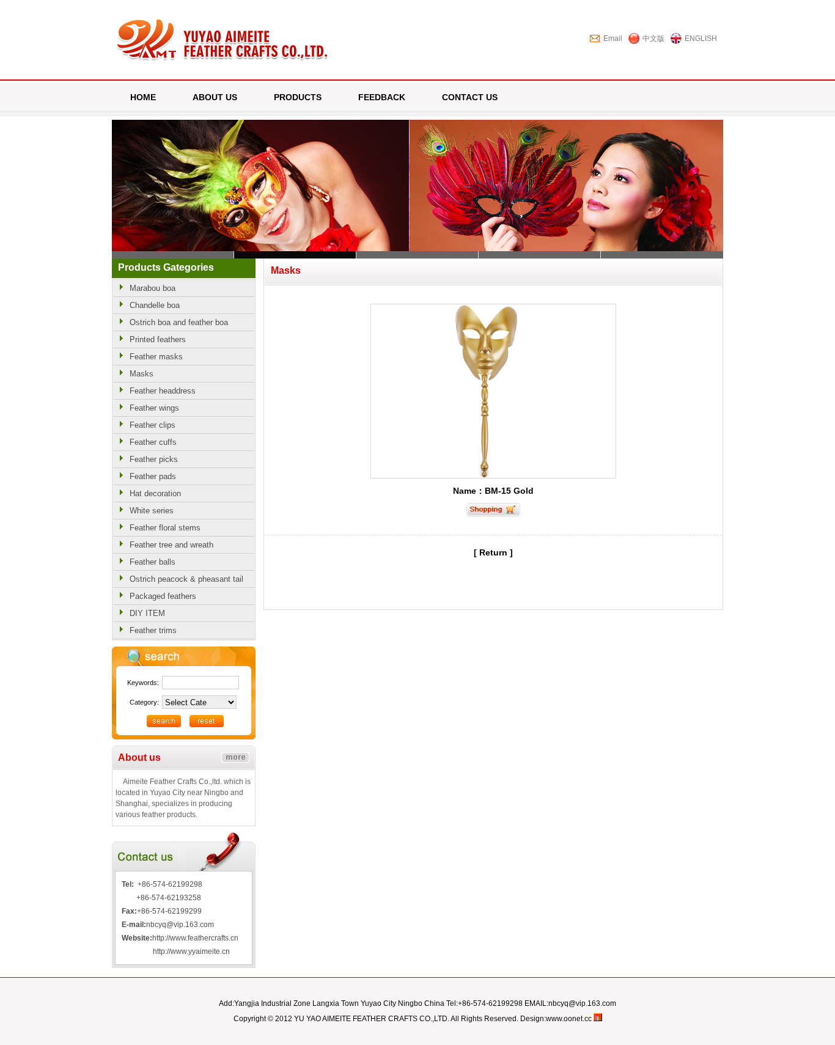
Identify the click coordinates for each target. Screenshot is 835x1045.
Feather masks (156, 356)
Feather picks (154, 459)
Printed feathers (158, 339)
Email (612, 38)
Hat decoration (155, 493)
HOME (143, 97)
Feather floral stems (165, 527)
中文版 (653, 38)
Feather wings (154, 408)
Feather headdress (163, 390)
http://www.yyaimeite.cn (191, 951)
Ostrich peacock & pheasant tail (186, 579)
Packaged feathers (163, 596)
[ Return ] (493, 552)
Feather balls (152, 561)
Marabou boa (152, 288)
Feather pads (153, 476)
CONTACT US (470, 97)
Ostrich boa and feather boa (179, 322)
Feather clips (152, 425)
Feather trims (153, 630)
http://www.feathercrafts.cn (195, 938)
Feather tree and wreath (171, 544)
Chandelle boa (155, 305)
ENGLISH (701, 38)
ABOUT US (215, 97)
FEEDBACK (381, 97)
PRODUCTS (298, 97)
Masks (141, 373)
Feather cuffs (153, 442)
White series (152, 510)
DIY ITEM (147, 613)
